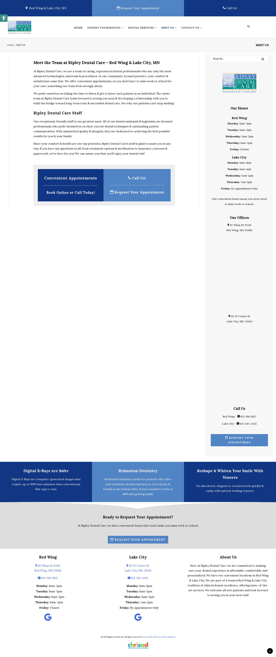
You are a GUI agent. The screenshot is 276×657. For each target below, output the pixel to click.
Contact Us (190, 27)
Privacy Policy (147, 637)
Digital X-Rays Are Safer (46, 470)
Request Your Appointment (139, 8)
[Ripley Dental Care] (19, 27)
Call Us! (231, 8)
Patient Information (104, 27)
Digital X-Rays (21, 479)
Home (78, 27)
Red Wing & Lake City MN (46, 8)
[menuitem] (78, 28)
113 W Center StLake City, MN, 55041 (138, 568)
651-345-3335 (248, 423)
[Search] (239, 58)
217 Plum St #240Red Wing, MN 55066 (47, 568)
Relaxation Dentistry (138, 470)
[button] (3, 18)
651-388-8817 (248, 416)
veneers (248, 491)
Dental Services (141, 27)
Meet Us (167, 27)
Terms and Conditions (165, 637)
